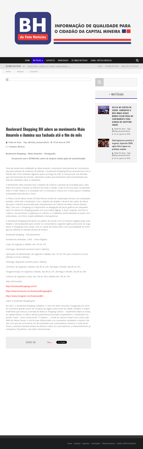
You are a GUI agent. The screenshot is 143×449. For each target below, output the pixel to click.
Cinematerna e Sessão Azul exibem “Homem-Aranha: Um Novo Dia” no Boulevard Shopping (63, 66)
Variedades (63, 60)
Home (27, 60)
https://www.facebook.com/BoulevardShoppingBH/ (29, 291)
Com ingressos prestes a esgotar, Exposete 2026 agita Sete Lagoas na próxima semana (123, 144)
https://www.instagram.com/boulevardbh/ (24, 296)
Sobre (100, 66)
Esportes (50, 60)
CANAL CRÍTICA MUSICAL (101, 60)
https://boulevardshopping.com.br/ (21, 286)
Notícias (37, 60)
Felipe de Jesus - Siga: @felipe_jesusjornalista (29, 142)
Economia (13, 146)
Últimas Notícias (80, 60)
